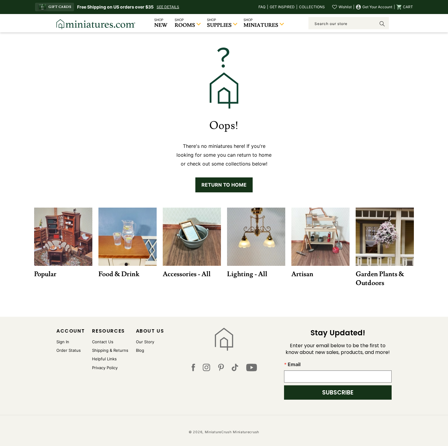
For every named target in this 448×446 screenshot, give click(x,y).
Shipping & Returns (110, 350)
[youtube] (251, 369)
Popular (45, 273)
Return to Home (224, 185)
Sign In (62, 341)
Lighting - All (247, 273)
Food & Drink (118, 273)
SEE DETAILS (168, 7)
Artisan (302, 273)
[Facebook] (193, 369)
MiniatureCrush (218, 432)
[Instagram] (206, 369)
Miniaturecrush (246, 432)
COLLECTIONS (312, 7)
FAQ (261, 7)
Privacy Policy (105, 367)
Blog (140, 350)
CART (408, 7)
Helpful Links (104, 358)
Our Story (145, 341)
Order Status (68, 350)
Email (294, 364)
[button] (404, 7)
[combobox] (348, 23)
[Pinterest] (221, 369)
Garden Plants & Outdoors (380, 278)
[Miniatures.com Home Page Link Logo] (224, 339)
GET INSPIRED (282, 7)
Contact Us (102, 341)
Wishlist (345, 7)
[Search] (382, 23)
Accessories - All (187, 273)
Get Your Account (377, 7)
